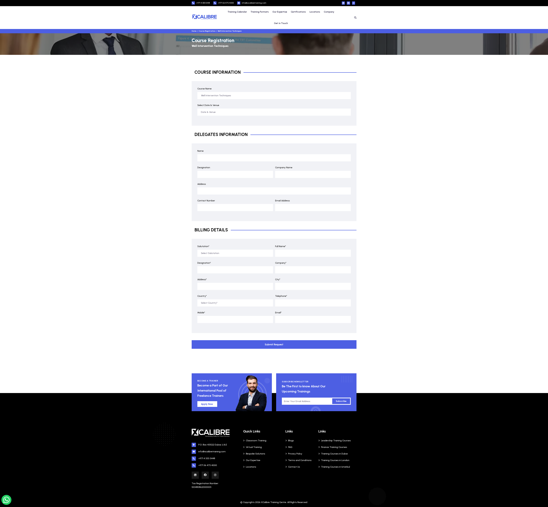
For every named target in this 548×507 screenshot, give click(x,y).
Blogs (291, 440)
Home (194, 31)
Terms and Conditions (300, 460)
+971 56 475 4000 (226, 3)
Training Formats (260, 11)
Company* (280, 262)
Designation (203, 167)
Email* (278, 312)
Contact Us (294, 466)
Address (201, 184)
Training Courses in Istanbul (335, 466)
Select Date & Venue (208, 105)
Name (200, 151)
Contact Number (206, 200)
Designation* (204, 262)
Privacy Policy (295, 453)
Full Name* (280, 246)
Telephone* (281, 296)
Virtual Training (254, 447)
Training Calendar (237, 11)
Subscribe (341, 401)
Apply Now (207, 404)
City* (277, 279)
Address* (202, 279)
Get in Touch (281, 23)
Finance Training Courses (334, 447)
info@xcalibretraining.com (254, 3)
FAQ (290, 447)
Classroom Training (256, 440)
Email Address (282, 200)
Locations (315, 11)
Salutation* (203, 246)
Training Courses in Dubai (334, 453)
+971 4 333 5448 (203, 3)
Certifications (298, 11)
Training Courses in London (335, 460)
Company (329, 11)
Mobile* (201, 312)
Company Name (283, 167)
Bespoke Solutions (255, 453)
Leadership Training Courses (336, 440)
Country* (202, 296)
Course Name (204, 88)
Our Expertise (279, 11)
